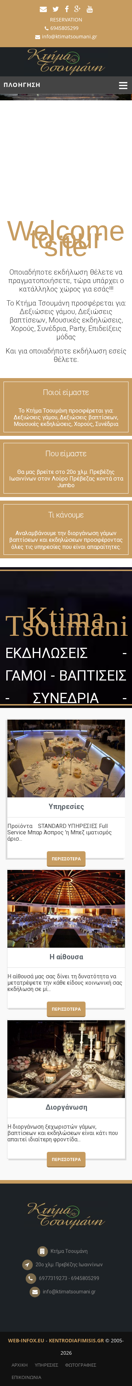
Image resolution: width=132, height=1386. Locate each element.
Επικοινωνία (26, 1377)
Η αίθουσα (66, 957)
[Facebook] (66, 7)
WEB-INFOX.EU (26, 1340)
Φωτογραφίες (80, 1365)
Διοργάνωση (66, 1107)
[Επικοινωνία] (43, 7)
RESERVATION (66, 19)
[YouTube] (89, 7)
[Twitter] (56, 7)
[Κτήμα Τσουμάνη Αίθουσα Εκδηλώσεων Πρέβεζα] (66, 61)
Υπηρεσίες (66, 806)
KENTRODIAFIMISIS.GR (76, 1340)
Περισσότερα (66, 859)
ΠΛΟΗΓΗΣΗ (22, 85)
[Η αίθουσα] (66, 909)
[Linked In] (77, 7)
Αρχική (20, 1365)
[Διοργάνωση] (66, 1059)
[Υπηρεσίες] (66, 758)
